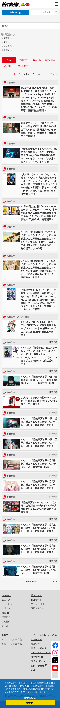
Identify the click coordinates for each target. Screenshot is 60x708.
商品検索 (14, 12)
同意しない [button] (30, 698)
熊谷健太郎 (7, 46)
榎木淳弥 (6, 50)
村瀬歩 (5, 42)
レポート (6, 608)
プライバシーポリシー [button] (38, 692)
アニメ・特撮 (37, 604)
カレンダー (23, 66)
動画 (4, 612)
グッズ (5, 626)
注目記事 (23, 60)
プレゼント (9, 66)
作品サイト (36, 600)
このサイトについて (41, 652)
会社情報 (35, 657)
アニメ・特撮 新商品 (12, 639)
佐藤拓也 (6, 38)
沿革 (33, 670)
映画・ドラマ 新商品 (12, 644)
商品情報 (35, 644)
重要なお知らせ (38, 648)
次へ (52, 74)
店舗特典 (6, 621)
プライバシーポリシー (42, 661)
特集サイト (7, 617)
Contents (6, 595)
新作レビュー (51, 60)
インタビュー (8, 604)
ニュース (37, 60)
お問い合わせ (37, 665)
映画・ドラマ (37, 608)
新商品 (5, 635)
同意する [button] (30, 703)
